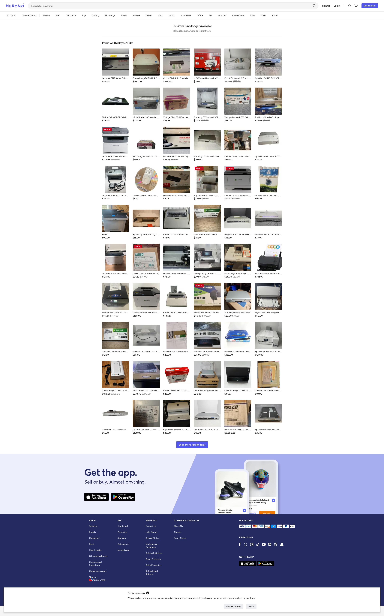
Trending (93, 526)
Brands (92, 532)
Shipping (121, 538)
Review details (233, 606)
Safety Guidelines (154, 553)
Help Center (151, 532)
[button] (349, 6)
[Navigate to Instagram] (252, 544)
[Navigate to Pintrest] (270, 544)
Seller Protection (153, 565)
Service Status (152, 538)
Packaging (122, 532)
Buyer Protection (153, 559)
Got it (251, 606)
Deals (91, 544)
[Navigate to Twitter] (246, 544)
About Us (178, 526)
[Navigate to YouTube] (264, 544)
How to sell (122, 526)
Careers (177, 532)
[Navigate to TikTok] (258, 544)
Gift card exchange (98, 556)
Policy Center (180, 538)
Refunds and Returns (152, 572)
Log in (337, 5)
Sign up (326, 5)
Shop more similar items (192, 444)
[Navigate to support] (242, 526)
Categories (94, 538)
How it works (95, 550)
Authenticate (123, 550)
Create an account (97, 571)
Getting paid (123, 544)
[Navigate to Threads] (276, 544)
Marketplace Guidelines (151, 545)
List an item (370, 5)
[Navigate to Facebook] (240, 544)
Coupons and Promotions (95, 563)
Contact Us (151, 526)
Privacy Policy (249, 597)
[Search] (314, 6)
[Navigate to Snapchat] (282, 544)
